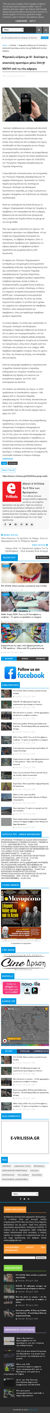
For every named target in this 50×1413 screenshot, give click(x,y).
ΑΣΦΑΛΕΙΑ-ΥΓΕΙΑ (22, 1166)
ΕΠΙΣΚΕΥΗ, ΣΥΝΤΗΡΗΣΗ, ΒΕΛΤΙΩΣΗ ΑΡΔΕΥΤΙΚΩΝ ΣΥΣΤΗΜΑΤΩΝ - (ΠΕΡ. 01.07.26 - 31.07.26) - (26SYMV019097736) (23, 857)
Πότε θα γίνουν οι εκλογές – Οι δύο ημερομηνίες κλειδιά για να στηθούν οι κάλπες (31, 1299)
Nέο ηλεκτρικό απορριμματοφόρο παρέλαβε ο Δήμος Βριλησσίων (30, 1393)
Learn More (21, 21)
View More (43, 557)
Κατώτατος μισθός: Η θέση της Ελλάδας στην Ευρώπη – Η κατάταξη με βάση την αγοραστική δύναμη (30, 726)
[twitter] (24, 1199)
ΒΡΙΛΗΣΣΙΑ (39, 1166)
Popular (25, 1051)
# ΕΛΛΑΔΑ (13, 463)
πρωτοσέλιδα (17, 943)
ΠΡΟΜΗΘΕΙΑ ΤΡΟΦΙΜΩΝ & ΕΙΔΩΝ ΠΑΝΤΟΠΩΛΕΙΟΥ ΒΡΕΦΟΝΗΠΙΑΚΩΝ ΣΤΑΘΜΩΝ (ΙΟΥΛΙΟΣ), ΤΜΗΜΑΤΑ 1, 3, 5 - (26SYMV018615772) (24, 842)
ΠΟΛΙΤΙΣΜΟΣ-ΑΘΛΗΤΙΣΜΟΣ (15, 1180)
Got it (33, 21)
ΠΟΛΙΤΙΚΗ (37, 1175)
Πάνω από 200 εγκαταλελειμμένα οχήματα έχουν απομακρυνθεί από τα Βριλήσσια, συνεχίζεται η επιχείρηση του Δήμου (23, 1369)
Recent (9, 1051)
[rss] (28, 1199)
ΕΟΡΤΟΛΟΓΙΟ (8, 1175)
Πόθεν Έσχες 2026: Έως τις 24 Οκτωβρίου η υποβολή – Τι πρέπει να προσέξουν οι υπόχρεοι (21, 615)
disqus (25, 658)
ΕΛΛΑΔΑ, (21, 76)
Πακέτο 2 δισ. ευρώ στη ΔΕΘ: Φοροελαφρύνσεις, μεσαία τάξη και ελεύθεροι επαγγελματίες (30, 797)
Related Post (9, 557)
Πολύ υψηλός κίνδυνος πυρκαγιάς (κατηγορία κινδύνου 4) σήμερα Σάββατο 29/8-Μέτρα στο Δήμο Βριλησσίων (30, 821)
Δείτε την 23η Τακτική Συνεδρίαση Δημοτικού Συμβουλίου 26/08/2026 (28, 1382)
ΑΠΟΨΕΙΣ (32, 38)
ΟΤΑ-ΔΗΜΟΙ (23, 1175)
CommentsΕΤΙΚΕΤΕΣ (40, 1051)
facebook (40, 658)
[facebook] (20, 1199)
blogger (9, 658)
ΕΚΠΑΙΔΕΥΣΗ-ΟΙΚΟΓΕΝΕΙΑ (14, 1171)
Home (4, 45)
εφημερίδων (27, 943)
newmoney (7, 458)
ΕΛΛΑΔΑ (13, 45)
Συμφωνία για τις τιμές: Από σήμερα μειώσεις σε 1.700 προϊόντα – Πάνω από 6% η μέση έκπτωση (22, 646)
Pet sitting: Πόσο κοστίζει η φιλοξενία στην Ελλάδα (24, 586)
